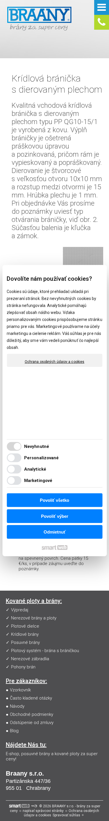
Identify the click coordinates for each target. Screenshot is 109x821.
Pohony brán (23, 667)
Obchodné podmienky (31, 714)
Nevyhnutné (36, 446)
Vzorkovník (20, 690)
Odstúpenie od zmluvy (31, 722)
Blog (14, 730)
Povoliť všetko (54, 500)
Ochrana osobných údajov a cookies (54, 361)
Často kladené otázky (31, 698)
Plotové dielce (25, 626)
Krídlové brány (25, 634)
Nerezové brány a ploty (33, 618)
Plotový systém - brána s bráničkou (45, 650)
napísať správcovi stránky (43, 811)
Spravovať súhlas (66, 815)
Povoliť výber (54, 516)
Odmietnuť (55, 531)
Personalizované (41, 457)
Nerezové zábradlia (30, 658)
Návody (17, 706)
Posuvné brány (25, 642)
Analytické (35, 469)
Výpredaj (19, 609)
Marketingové (38, 480)
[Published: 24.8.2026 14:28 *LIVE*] (34, 806)
